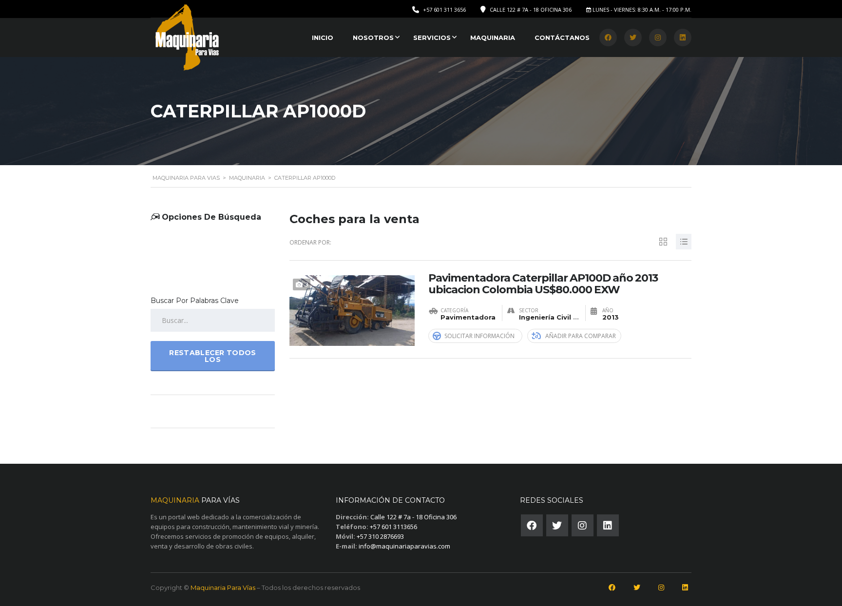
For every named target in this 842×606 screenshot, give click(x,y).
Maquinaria (492, 37)
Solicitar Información (479, 336)
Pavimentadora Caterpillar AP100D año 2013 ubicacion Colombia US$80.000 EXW (543, 284)
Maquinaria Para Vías (223, 587)
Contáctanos (562, 37)
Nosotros (373, 37)
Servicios (432, 37)
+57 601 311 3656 (444, 9)
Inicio (322, 37)
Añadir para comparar (580, 336)
